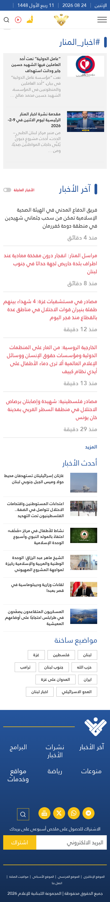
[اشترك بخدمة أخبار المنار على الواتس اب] (73, 814)
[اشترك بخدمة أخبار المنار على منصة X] (59, 814)
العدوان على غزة (55, 679)
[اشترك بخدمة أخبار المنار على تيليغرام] (88, 814)
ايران (88, 679)
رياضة (55, 771)
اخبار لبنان (40, 692)
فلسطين (61, 655)
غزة (36, 655)
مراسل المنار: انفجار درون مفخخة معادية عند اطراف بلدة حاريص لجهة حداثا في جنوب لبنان (50, 263)
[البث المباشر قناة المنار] (44, 814)
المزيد (91, 446)
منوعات (91, 771)
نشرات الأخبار (55, 751)
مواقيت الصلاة (19, 877)
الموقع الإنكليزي (94, 877)
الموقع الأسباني (43, 877)
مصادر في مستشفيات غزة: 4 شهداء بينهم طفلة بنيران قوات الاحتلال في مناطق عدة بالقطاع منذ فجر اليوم (50, 309)
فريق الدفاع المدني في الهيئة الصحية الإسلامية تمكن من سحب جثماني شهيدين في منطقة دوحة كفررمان (51, 218)
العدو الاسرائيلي (77, 692)
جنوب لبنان (53, 667)
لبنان (87, 655)
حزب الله (84, 667)
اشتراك (19, 842)
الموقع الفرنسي (69, 877)
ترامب (25, 667)
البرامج (18, 747)
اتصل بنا (57, 883)
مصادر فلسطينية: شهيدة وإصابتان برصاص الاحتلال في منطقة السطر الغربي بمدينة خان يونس (51, 409)
